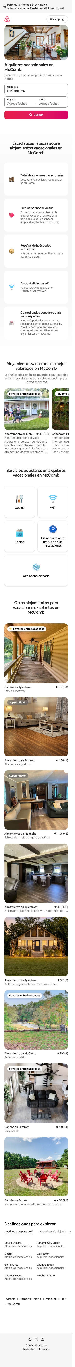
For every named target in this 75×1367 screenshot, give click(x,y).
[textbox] (20, 103)
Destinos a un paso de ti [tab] (18, 1231)
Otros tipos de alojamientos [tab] (55, 1231)
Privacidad (29, 1349)
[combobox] (36, 91)
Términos (44, 1349)
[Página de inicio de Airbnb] (7, 19)
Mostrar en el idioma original (47, 8)
